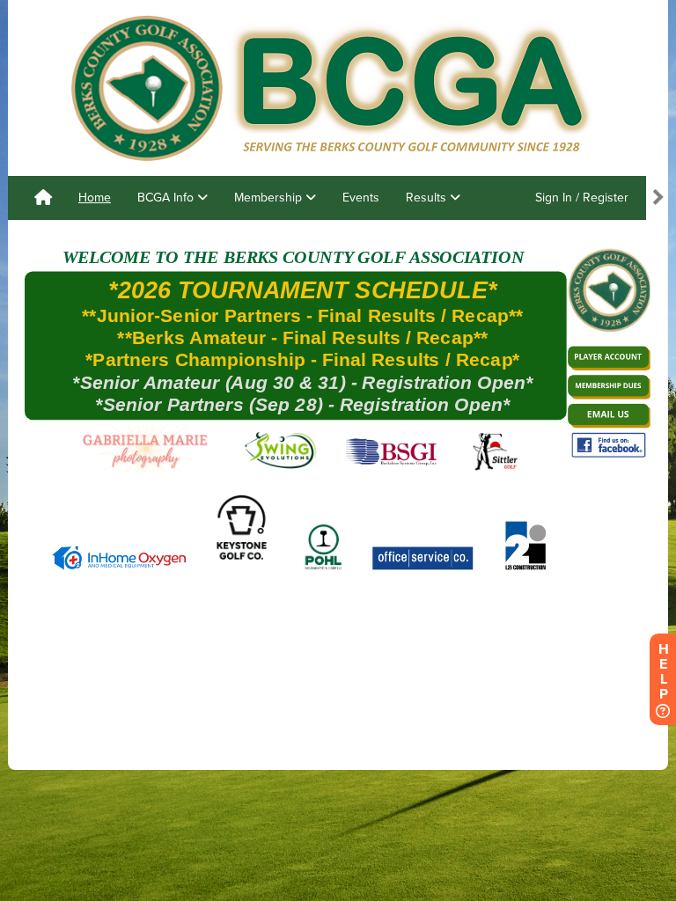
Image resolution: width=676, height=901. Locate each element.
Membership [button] (269, 197)
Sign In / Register (581, 197)
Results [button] (428, 197)
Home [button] (94, 197)
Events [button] (360, 197)
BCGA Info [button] (167, 197)
